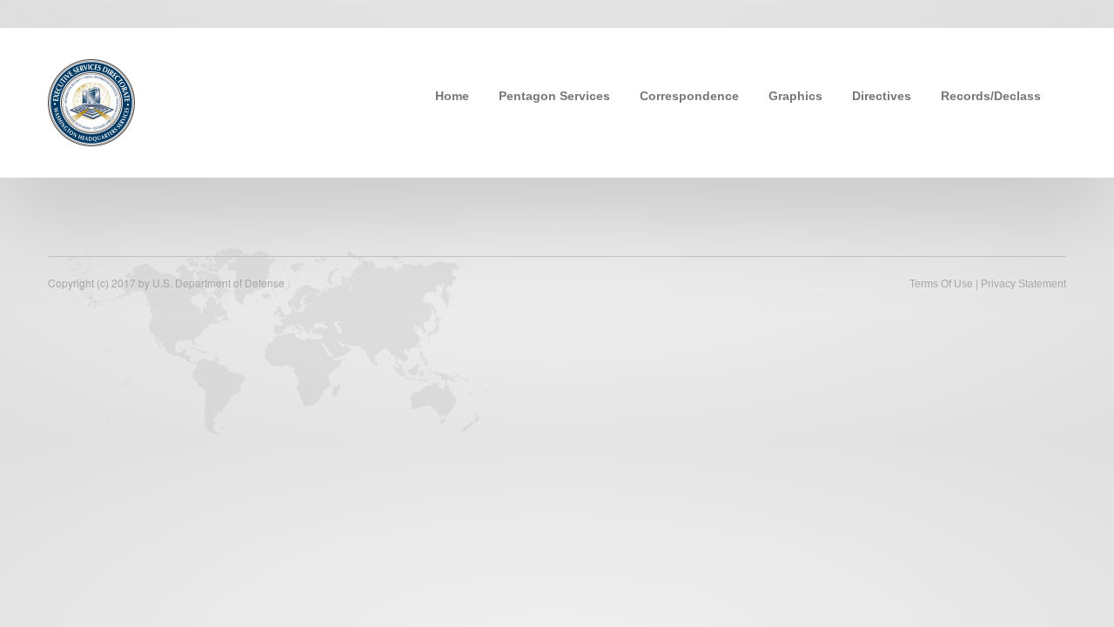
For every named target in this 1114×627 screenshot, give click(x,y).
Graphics (795, 96)
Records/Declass (991, 96)
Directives (881, 96)
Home (452, 96)
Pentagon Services (554, 96)
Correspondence (689, 96)
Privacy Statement (1023, 284)
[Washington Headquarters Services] (91, 101)
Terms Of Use (941, 284)
